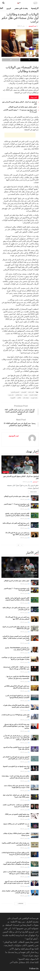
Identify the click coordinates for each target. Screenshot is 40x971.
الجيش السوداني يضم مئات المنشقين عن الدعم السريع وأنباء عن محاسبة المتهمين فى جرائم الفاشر (16, 914)
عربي (8, 8)
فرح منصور (35, 481)
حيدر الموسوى (32, 26)
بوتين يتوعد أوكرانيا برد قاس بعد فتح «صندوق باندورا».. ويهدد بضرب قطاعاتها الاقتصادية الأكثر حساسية (16, 726)
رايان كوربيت (34, 397)
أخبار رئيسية (5, 472)
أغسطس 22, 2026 (24, 838)
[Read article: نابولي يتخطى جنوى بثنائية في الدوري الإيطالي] (35, 498)
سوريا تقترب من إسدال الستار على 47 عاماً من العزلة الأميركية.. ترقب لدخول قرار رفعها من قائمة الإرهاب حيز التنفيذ (16, 737)
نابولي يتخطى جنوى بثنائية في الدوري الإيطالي (22, 107)
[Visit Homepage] (19, 3)
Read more (32, 491)
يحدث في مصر (21, 8)
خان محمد (11, 395)
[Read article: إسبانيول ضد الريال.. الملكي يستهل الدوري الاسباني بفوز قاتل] (20, 464)
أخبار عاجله (31, 392)
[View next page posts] (18, 545)
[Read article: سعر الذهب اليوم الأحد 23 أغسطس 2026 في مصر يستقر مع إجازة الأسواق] (35, 688)
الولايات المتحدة (33, 395)
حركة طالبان (19, 395)
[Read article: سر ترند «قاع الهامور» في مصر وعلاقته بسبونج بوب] (35, 825)
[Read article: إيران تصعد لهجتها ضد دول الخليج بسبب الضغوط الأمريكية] (35, 768)
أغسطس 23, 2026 (27, 481)
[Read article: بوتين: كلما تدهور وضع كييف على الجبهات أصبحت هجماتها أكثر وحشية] (35, 955)
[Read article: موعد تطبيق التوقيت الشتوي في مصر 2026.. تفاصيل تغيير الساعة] (35, 816)
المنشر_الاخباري (15, 392)
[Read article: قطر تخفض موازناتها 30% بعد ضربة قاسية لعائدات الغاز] (35, 716)
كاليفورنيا (13, 397)
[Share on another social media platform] (11, 59)
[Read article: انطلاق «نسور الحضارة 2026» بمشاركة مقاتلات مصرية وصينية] (35, 835)
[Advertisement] (20, 135)
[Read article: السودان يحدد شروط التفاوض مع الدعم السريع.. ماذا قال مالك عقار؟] (35, 749)
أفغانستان (23, 392)
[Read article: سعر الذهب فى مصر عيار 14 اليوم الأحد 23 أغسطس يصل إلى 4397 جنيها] (35, 534)
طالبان (19, 397)
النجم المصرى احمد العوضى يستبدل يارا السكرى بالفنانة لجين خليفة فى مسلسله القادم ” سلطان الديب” (16, 638)
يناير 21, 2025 (21, 26)
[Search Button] (3, 3)
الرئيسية (35, 8)
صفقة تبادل (26, 397)
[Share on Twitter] (29, 59)
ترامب (25, 395)
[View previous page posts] (21, 545)
